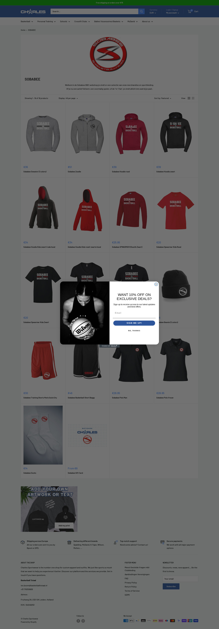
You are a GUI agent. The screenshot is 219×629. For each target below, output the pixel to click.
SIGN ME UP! (134, 323)
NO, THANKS (134, 331)
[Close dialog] (156, 284)
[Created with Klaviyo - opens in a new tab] (109, 346)
